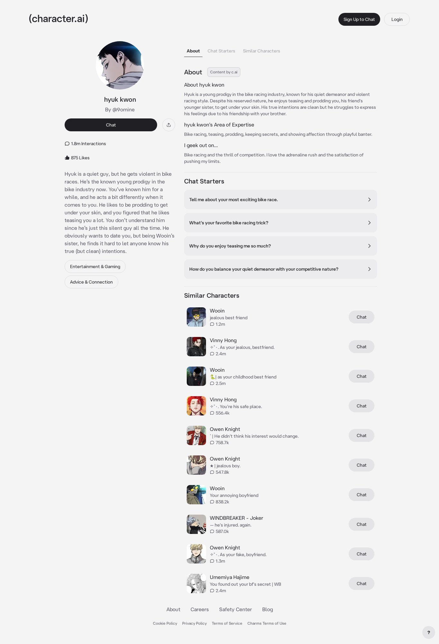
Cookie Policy (165, 623)
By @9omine (120, 109)
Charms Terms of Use (266, 623)
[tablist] (280, 49)
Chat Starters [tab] (221, 50)
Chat (111, 124)
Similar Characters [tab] (261, 50)
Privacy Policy (194, 623)
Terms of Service (227, 623)
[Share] (168, 124)
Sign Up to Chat (359, 19)
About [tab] (193, 50)
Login (397, 19)
